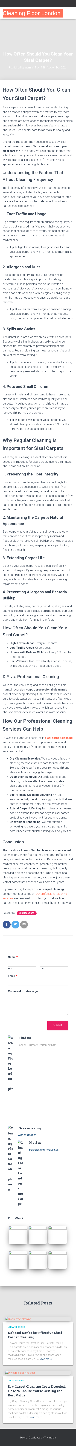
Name (13, 957)
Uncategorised (26, 913)
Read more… (46, 1359)
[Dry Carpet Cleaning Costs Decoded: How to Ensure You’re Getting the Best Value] (20, 1372)
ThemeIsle (50, 1437)
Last (42, 968)
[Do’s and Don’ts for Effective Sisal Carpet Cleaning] (18, 1318)
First (10, 968)
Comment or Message (23, 991)
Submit (57, 1025)
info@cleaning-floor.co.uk (43, 1149)
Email (12, 976)
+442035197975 (27, 1135)
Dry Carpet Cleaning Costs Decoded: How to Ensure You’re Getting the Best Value (37, 1390)
